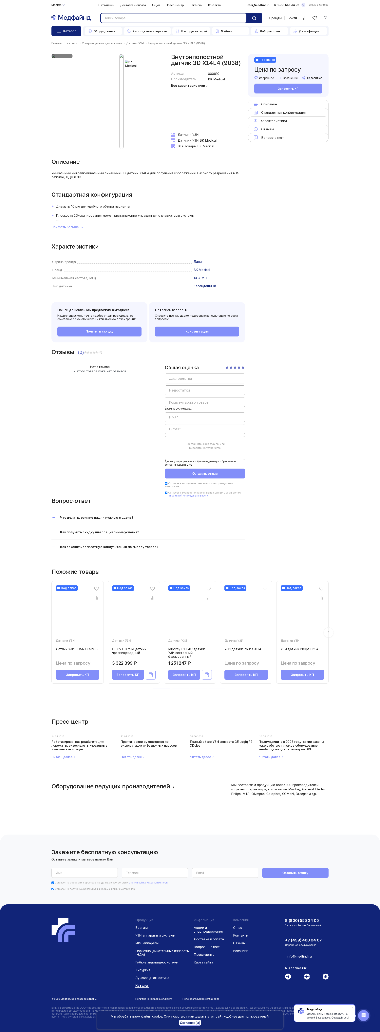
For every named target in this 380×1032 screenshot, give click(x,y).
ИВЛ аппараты (147, 943)
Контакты (214, 5)
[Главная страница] (71, 18)
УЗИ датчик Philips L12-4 (299, 649)
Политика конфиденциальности (153, 998)
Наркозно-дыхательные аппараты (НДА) (162, 953)
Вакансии (196, 5)
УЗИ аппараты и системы (155, 935)
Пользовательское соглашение (200, 998)
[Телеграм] (288, 977)
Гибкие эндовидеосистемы (156, 962)
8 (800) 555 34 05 (286, 5)
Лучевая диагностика (152, 978)
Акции (156, 5)
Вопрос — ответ (207, 947)
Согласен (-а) (190, 1022)
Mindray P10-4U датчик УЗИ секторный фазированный (186, 652)
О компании (106, 5)
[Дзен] (307, 977)
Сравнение (290, 78)
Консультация (196, 331)
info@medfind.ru (258, 5)
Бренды (275, 18)
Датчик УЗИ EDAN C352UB (76, 649)
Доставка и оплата (133, 5)
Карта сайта (203, 962)
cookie (157, 1016)
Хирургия (142, 970)
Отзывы (239, 943)
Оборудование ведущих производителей (110, 786)
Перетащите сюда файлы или (205, 445)
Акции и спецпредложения (208, 929)
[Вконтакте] (326, 977)
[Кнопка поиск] (254, 18)
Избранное (266, 78)
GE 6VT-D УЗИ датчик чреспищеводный (129, 651)
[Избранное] (315, 18)
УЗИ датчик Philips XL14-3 (244, 649)
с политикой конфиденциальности (188, 495)
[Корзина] (325, 18)
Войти (292, 18)
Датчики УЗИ (65, 640)
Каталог (142, 985)
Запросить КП (288, 88)
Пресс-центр (175, 5)
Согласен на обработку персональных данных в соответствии (204, 494)
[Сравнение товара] (96, 598)
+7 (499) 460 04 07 (303, 940)
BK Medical (216, 79)
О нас (237, 928)
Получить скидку (99, 331)
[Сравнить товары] (305, 18)
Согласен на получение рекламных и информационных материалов (95, 888)
